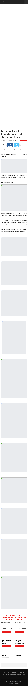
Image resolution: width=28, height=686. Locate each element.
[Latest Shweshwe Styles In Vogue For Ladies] (7, 635)
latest (12, 622)
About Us (17, 677)
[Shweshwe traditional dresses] (7, 649)
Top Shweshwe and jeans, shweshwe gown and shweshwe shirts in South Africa (14, 617)
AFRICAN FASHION (16, 676)
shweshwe (16, 622)
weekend (24, 622)
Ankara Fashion (7, 672)
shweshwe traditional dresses (9, 674)
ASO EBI (22, 672)
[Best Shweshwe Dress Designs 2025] (20, 649)
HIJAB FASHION (5, 677)
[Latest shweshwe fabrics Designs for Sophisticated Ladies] (20, 635)
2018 (5, 622)
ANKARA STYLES (15, 672)
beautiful (8, 622)
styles (20, 622)
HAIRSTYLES (23, 676)
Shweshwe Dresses (7, 632)
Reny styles (3, 1)
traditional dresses (6, 676)
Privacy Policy (23, 677)
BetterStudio (17, 683)
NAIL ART (12, 677)
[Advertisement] (14, 65)
